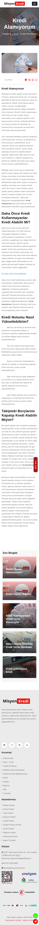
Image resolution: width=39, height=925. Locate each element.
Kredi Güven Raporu (18, 594)
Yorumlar (7, 793)
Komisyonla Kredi (10, 836)
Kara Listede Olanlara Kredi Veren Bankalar (19, 645)
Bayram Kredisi (9, 817)
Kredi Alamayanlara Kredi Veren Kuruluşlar (18, 619)
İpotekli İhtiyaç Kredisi (12, 825)
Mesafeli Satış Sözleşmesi (13, 770)
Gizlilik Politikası (10, 766)
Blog (16, 34)
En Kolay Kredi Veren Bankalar (14, 274)
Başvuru (6, 785)
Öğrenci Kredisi (9, 832)
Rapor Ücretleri (9, 840)
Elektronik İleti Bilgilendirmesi (15, 774)
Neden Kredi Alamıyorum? (14, 571)
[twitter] (19, 745)
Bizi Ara (36, 464)
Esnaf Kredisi (8, 829)
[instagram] (12, 745)
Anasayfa (6, 34)
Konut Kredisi (8, 809)
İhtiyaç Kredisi (9, 805)
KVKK (5, 778)
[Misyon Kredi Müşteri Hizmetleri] (35, 915)
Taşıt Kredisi (8, 813)
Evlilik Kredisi (8, 821)
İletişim (6, 782)
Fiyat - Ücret (8, 762)
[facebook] (4, 745)
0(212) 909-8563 (11, 863)
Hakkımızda (8, 758)
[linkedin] (27, 745)
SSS (4, 789)
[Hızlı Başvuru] (35, 921)
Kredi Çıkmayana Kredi (16, 670)
